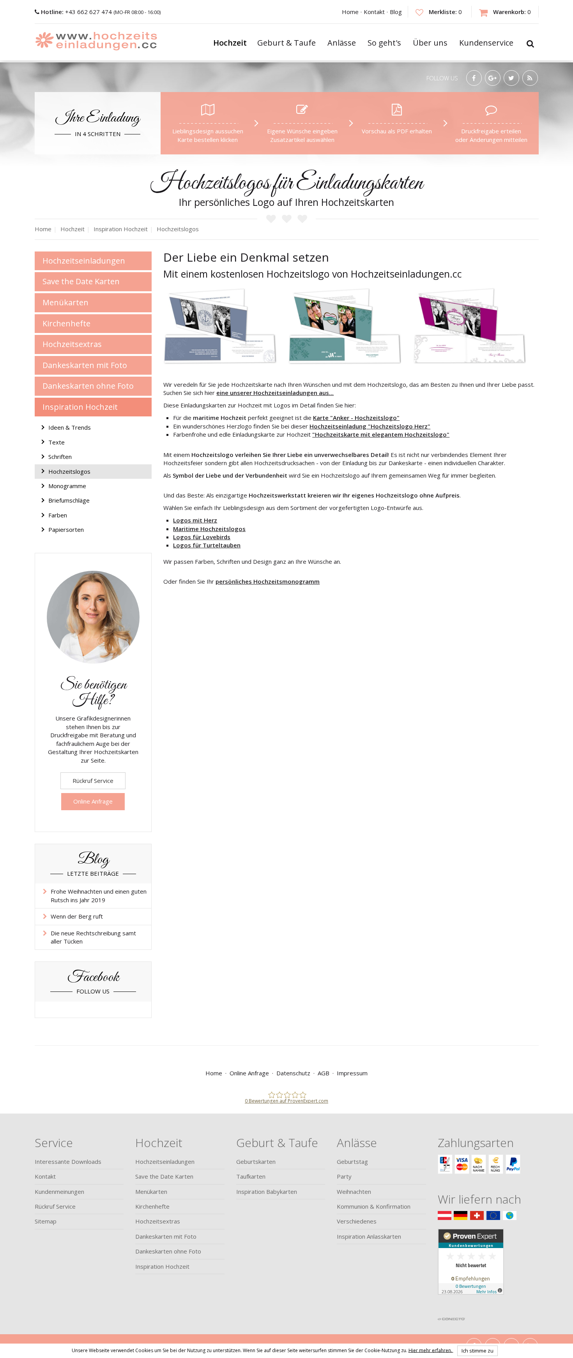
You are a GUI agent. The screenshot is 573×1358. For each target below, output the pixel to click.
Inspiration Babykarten (266, 1191)
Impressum (352, 1073)
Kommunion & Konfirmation (373, 1206)
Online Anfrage (93, 801)
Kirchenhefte (66, 323)
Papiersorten (66, 529)
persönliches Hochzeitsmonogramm (268, 581)
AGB (323, 1073)
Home (350, 12)
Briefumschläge (69, 500)
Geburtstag (352, 1161)
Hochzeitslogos (69, 471)
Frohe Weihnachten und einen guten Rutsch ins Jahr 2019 (99, 895)
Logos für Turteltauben (207, 545)
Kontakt (374, 12)
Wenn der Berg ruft (77, 916)
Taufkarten (250, 1176)
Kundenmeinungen (59, 1191)
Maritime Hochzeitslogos (209, 529)
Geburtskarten (256, 1161)
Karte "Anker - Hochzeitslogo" (356, 417)
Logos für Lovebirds (201, 537)
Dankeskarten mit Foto (84, 365)
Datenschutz (293, 1073)
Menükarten (65, 302)
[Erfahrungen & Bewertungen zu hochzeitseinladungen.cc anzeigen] (471, 1271)
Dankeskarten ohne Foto (88, 386)
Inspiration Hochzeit (80, 407)
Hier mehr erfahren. (431, 1350)
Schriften (60, 456)
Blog (396, 12)
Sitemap (46, 1221)
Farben (57, 515)
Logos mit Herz (195, 520)
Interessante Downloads (68, 1161)
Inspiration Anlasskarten (369, 1236)
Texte (56, 442)
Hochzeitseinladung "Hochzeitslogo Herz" (369, 426)
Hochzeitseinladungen (83, 260)
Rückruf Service (93, 780)
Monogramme (67, 486)
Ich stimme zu (477, 1350)
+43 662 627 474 (77, 12)
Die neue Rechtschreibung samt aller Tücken (93, 937)
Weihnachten (354, 1191)
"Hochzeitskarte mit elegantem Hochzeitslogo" (380, 434)
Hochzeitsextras (72, 344)
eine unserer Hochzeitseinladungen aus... (275, 393)
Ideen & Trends (69, 427)
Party (344, 1176)
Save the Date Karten (81, 281)
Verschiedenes (357, 1221)
